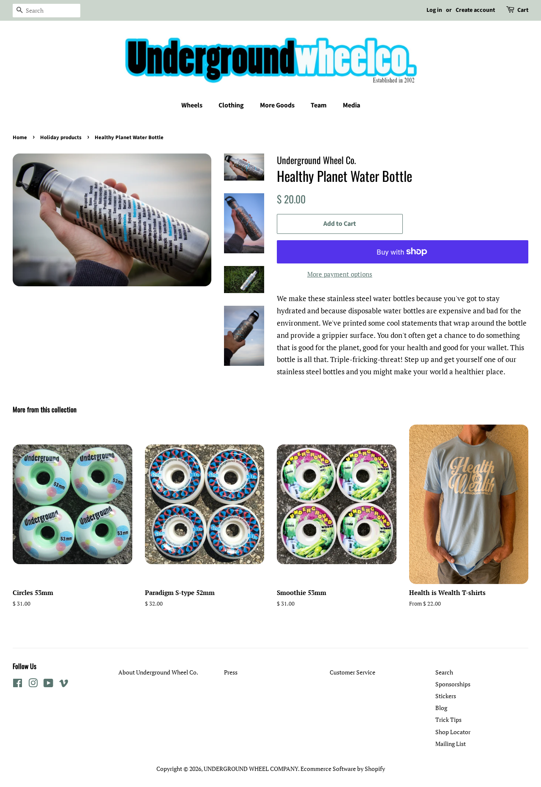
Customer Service (352, 672)
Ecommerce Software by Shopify (343, 769)
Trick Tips (448, 720)
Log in (434, 10)
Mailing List (450, 744)
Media (351, 105)
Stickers (445, 696)
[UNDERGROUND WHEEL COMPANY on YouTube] (48, 684)
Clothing (231, 105)
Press (231, 672)
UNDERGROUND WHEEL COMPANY (251, 769)
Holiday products (61, 137)
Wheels (191, 105)
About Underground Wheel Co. (158, 672)
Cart (522, 10)
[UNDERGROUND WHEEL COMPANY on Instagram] (33, 684)
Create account (475, 10)
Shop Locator (452, 732)
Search (444, 672)
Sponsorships (452, 684)
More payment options (339, 274)
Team (319, 105)
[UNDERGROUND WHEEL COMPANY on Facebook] (17, 684)
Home (20, 137)
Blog (441, 708)
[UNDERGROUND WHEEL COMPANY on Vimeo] (63, 684)
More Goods (277, 105)
